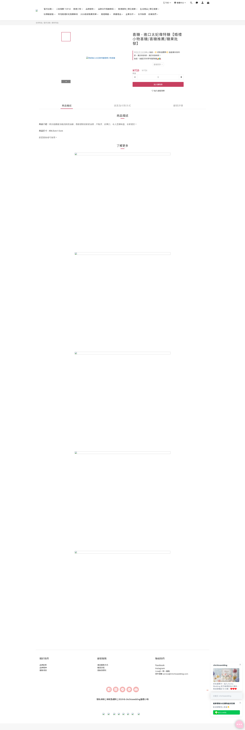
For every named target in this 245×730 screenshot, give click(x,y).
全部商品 (39, 22)
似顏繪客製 (49, 14)
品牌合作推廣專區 (106, 9)
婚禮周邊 (105, 14)
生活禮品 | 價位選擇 (148, 9)
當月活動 (48, 9)
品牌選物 (90, 9)
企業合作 (130, 14)
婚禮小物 (77, 9)
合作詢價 (142, 14)
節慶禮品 (117, 14)
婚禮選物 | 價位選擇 (127, 9)
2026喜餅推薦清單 (88, 14)
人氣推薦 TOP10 (63, 9)
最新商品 (55, 22)
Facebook (159, 665)
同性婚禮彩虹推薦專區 (68, 14)
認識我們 (152, 14)
